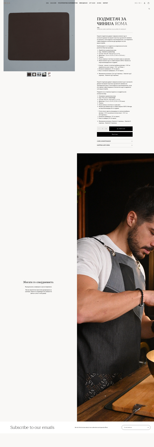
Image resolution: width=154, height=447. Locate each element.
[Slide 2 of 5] (34, 74)
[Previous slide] (5, 36)
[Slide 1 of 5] (29, 74)
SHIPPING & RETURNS (103, 145)
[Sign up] (148, 427)
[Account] (145, 3)
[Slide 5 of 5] (49, 74)
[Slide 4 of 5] (44, 74)
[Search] (149, 9)
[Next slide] (73, 36)
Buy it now (115, 134)
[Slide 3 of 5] (39, 74)
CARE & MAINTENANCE (104, 141)
